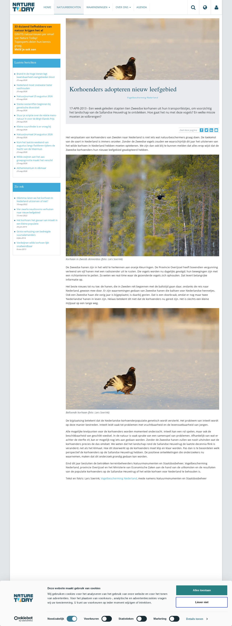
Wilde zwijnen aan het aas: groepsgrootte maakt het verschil (35, 158)
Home (47, 7)
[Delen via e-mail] (216, 130)
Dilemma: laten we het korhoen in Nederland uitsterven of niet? (35, 199)
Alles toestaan (202, 590)
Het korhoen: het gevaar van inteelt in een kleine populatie (37, 222)
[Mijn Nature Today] (216, 7)
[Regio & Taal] (205, 7)
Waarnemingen (97, 7)
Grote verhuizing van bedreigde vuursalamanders (34, 233)
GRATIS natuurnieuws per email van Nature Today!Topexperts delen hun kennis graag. (34, 41)
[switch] (107, 619)
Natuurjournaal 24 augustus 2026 (35, 134)
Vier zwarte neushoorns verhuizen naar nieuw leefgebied (35, 211)
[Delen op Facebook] (201, 130)
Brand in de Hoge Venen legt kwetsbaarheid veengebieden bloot (36, 75)
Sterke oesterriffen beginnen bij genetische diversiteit (34, 105)
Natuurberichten (69, 7)
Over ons (122, 7)
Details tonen (194, 618)
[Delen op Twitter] (206, 130)
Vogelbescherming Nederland (142, 97)
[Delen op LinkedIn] (211, 130)
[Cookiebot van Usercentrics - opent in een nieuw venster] (23, 619)
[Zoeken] (193, 7)
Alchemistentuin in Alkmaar (31, 168)
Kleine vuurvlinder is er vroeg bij (34, 126)
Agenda (141, 7)
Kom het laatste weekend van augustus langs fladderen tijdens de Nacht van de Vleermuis (36, 146)
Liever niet (201, 602)
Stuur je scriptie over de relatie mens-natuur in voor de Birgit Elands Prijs (37, 117)
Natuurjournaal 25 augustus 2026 (35, 96)
